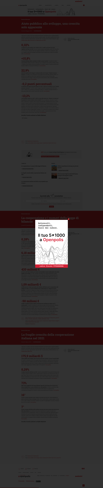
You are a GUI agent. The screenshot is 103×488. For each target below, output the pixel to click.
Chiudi (67, 219)
